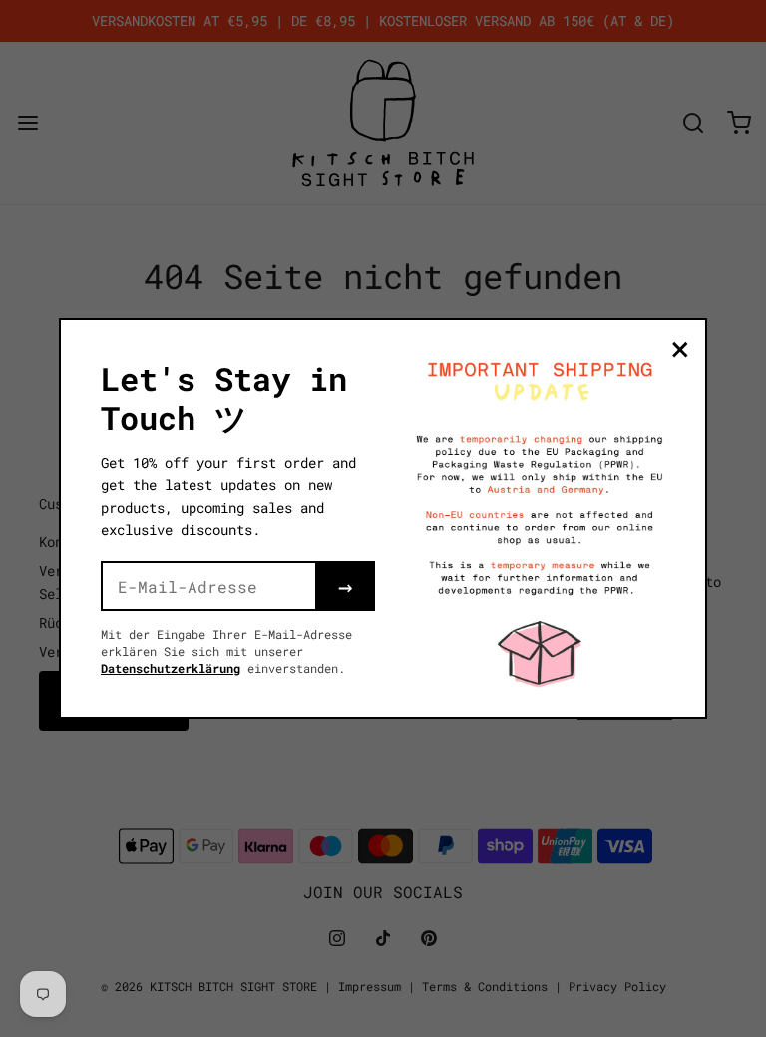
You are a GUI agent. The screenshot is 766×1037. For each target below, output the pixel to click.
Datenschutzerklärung (170, 668)
